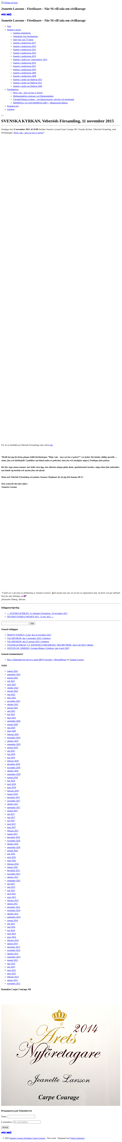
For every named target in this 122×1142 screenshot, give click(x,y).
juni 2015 (11, 887)
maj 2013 (11, 967)
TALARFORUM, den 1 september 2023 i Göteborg (29, 638)
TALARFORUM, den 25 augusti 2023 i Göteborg (28, 641)
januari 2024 (12, 671)
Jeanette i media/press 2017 (24, 43)
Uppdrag (10, 109)
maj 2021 (11, 714)
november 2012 (13, 983)
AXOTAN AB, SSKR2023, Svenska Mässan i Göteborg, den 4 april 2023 (38, 648)
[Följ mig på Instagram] (6, 14)
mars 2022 (11, 698)
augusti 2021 (12, 708)
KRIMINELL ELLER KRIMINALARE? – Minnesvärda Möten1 (40, 103)
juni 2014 (11, 927)
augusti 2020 (12, 724)
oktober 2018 (12, 771)
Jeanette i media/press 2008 (24, 76)
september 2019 (13, 744)
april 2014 (11, 934)
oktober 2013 (12, 954)
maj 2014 (11, 930)
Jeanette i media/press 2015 (24, 49)
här (51, 445)
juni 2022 (11, 694)
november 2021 (13, 701)
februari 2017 (13, 831)
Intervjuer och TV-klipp (23, 40)
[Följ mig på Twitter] (2, 14)
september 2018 (13, 774)
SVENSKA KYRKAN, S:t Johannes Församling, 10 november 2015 (37, 613)
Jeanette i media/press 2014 (24, 53)
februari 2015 (13, 900)
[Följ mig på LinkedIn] (10, 14)
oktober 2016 (12, 844)
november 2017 (13, 801)
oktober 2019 (12, 741)
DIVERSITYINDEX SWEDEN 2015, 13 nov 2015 (30, 617)
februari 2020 (13, 734)
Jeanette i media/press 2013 (24, 56)
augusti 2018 (12, 777)
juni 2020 (11, 728)
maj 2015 (11, 890)
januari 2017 (12, 834)
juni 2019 (11, 754)
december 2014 (13, 907)
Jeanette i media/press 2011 (24, 66)
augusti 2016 (12, 851)
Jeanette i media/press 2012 (24, 63)
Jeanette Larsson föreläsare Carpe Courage (28, 1138)
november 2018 (13, 768)
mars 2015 (11, 897)
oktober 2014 (12, 914)
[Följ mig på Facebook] (4, 14)
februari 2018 (13, 791)
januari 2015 (12, 904)
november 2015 (13, 874)
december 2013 (13, 947)
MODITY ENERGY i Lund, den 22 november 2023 (29, 635)
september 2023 (13, 674)
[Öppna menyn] (2, 115)
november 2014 (13, 910)
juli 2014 (11, 924)
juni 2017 (11, 817)
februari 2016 (13, 864)
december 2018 (13, 764)
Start (9, 26)
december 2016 (13, 837)
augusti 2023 (12, 678)
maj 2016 (11, 854)
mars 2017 (11, 827)
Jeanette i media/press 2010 (24, 70)
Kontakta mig (13, 106)
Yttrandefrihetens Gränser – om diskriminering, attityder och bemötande (43, 99)
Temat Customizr (77, 1138)
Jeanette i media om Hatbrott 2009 (27, 86)
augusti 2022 (12, 691)
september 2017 (13, 807)
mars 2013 (11, 974)
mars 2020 (11, 731)
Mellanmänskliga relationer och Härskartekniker (33, 96)
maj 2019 (11, 758)
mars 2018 (11, 787)
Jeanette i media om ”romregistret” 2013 (30, 59)
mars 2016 (11, 861)
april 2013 (11, 970)
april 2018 (11, 784)
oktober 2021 (12, 704)
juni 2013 (11, 964)
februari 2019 (13, 761)
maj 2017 (11, 821)
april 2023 (11, 684)
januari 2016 (12, 867)
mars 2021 (11, 718)
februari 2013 (13, 977)
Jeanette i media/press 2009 (24, 73)
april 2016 (11, 857)
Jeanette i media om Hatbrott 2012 (27, 79)
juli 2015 (11, 884)
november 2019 (13, 738)
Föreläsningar (13, 89)
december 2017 (13, 797)
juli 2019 (11, 751)
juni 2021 (11, 711)
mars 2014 (11, 937)
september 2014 (13, 917)
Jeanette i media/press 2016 (24, 46)
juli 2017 (11, 814)
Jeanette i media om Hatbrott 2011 (27, 83)
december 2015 (13, 870)
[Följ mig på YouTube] (8, 14)
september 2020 (13, 721)
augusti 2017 (12, 811)
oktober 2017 (12, 804)
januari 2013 (12, 980)
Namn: (4, 1116)
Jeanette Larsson (14, 30)
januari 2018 (12, 794)
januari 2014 (12, 944)
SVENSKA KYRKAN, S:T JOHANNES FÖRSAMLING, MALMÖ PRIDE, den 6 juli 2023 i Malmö (50, 645)
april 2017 (11, 824)
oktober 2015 (12, 877)
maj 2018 (11, 781)
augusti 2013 (12, 960)
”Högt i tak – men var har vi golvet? (28, 133)
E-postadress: (7, 1122)
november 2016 (13, 841)
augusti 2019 (12, 748)
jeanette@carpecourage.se (64, 1000)
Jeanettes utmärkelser (22, 33)
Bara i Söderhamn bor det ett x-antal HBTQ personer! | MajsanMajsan (36, 660)
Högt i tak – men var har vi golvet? (28, 93)
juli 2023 (11, 681)
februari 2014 (13, 940)
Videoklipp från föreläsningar (25, 36)
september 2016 (13, 847)
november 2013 (13, 950)
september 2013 (13, 957)
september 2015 (13, 881)
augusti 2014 (12, 920)
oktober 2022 (12, 688)
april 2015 (11, 894)
